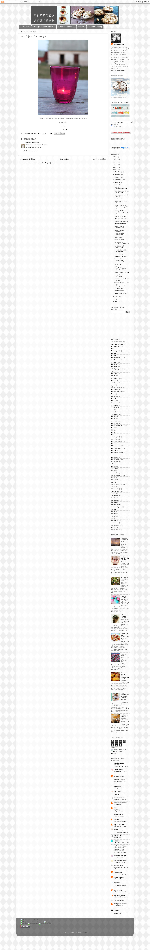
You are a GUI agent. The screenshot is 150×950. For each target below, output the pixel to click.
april (117, 301)
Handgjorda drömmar (120, 904)
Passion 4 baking (119, 780)
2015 (115, 159)
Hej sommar (124, 577)
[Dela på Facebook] (61, 133)
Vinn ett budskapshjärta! (120, 187)
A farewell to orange (121, 897)
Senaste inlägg (28, 159)
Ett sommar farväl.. (121, 223)
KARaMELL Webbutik (66, 27)
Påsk (112, 464)
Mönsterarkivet (119, 814)
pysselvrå (114, 462)
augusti (117, 182)
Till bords (114, 489)
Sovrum (113, 480)
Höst (112, 400)
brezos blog (118, 890)
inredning (114, 405)
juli (116, 185)
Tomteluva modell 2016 (121, 842)
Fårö (112, 380)
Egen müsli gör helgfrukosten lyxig (125, 636)
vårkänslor (114, 520)
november (118, 174)
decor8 (116, 829)
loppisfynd (114, 437)
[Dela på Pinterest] (64, 133)
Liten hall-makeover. (121, 879)
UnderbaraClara (119, 763)
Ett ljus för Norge (120, 219)
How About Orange (119, 895)
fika (112, 371)
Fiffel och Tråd (119, 824)
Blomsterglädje (116, 357)
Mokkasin (116, 882)
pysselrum (114, 457)
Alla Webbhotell (33, 920)
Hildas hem (117, 914)
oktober (117, 177)
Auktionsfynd (115, 346)
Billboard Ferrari (120, 892)
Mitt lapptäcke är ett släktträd (121, 191)
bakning (113, 353)
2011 (115, 170)
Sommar (113, 477)
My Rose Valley (119, 776)
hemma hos (114, 396)
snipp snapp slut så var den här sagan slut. (120, 885)
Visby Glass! (118, 237)
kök (112, 430)
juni (116, 296)
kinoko (116, 808)
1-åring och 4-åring (120, 826)
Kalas (113, 416)
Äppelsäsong (115, 525)
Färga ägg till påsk (124, 596)
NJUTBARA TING (118, 865)
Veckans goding (116, 504)
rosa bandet (115, 468)
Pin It (65, 130)
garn (112, 385)
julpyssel (114, 414)
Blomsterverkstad (119, 798)
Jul (112, 409)
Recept (113, 466)
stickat (113, 482)
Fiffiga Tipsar (116, 369)
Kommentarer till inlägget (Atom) (43, 163)
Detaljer (114, 364)
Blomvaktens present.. (121, 221)
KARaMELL (114, 421)
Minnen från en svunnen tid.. (119, 227)
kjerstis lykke (119, 900)
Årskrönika (114, 523)
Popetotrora (118, 872)
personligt (114, 450)
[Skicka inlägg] (51, 133)
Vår (112, 518)
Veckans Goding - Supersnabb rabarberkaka (120, 260)
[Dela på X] (59, 133)
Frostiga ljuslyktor (124, 539)
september (118, 179)
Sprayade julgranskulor (118, 810)
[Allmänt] (24, 920)
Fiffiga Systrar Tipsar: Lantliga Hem (121, 212)
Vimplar (113, 509)
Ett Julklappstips (120, 821)
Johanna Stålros (31, 142)
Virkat (113, 514)
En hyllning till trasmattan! (120, 250)
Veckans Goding (95, 27)
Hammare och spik (117, 391)
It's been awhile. (120, 862)
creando (116, 910)
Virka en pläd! (119, 239)
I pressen (114, 403)
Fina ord (114, 373)
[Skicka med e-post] (55, 133)
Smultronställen (116, 475)
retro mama (117, 791)
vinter (113, 511)
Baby (112, 348)
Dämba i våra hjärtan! (121, 272)
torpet (113, 493)
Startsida (25, 27)
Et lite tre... (119, 857)
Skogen (113, 471)
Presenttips (115, 455)
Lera (112, 434)
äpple (113, 527)
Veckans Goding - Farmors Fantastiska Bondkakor (120, 232)
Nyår (112, 443)
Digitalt (114, 367)
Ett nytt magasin (119, 788)
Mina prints (118, 837)
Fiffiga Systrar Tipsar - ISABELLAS (121, 242)
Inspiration (115, 407)
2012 (115, 167)
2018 (115, 157)
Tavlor (113, 486)
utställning (115, 500)
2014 (115, 162)
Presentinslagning (117, 452)
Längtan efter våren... (118, 906)
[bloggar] (47, 922)
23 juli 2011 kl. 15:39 (33, 147)
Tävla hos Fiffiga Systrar (120, 202)
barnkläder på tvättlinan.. (119, 246)
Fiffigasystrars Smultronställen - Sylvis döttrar (121, 268)
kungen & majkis (119, 877)
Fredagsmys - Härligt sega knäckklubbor (125, 558)
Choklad (113, 362)
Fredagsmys (114, 378)
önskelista (114, 529)
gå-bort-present (116, 387)
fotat (113, 376)
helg (112, 394)
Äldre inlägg (99, 159)
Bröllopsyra (115, 360)
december (118, 172)
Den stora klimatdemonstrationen (121, 765)
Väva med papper (119, 816)
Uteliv (113, 498)
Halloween (114, 389)
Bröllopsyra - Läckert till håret (125, 616)
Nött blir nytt (116, 448)
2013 (115, 164)
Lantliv (113, 432)
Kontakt (81, 27)
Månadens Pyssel (116, 441)
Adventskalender (116, 342)
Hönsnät (113, 398)
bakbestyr (114, 351)
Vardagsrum (114, 502)
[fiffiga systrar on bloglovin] (120, 149)
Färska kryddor (119, 291)
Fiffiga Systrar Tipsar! (44, 27)
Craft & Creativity (120, 846)
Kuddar (113, 428)
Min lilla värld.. (120, 216)
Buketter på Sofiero (120, 799)
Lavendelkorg (118, 254)
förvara (113, 382)
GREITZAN (116, 841)
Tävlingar (114, 495)
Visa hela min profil (118, 71)
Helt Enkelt (118, 836)
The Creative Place (120, 860)
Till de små (115, 491)
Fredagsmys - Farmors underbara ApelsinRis (125, 717)
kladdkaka (114, 423)
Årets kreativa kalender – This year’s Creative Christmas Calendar (120, 850)
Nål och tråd (115, 446)
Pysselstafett (115, 459)
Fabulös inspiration (120, 803)
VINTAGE (116, 819)
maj (116, 299)
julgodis (114, 412)
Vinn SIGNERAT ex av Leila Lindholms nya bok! (125, 696)
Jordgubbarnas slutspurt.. (119, 275)
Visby (113, 516)
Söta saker (117, 786)
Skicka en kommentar (30, 151)
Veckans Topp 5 (116, 507)
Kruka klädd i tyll (120, 293)
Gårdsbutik (118, 264)
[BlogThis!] (57, 133)
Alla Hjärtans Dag (117, 344)
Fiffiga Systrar (34, 133)
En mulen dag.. (119, 288)
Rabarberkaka (118, 804)
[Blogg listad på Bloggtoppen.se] (32, 922)
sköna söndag (115, 473)
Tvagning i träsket (120, 256)
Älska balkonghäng (120, 874)
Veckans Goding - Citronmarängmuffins (121, 207)
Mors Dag (114, 439)
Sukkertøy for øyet (120, 855)
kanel (113, 419)
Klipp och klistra (117, 425)
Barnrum (113, 355)
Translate (119, 126)
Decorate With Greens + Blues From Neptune (121, 831)
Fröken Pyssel (118, 769)
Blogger (84, 932)
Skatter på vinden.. (121, 199)
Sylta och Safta (116, 484)
